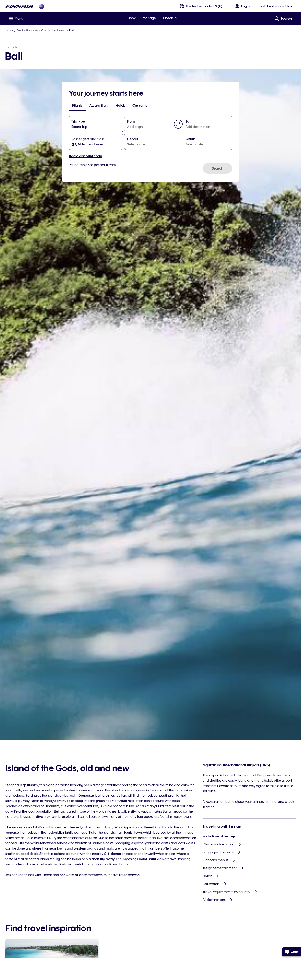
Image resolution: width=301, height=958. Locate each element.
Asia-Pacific (43, 30)
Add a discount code (85, 156)
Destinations (24, 30)
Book (132, 18)
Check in (170, 18)
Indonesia (60, 30)
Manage (149, 18)
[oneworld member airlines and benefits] (41, 6)
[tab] (77, 105)
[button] (178, 124)
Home (9, 30)
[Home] (19, 6)
